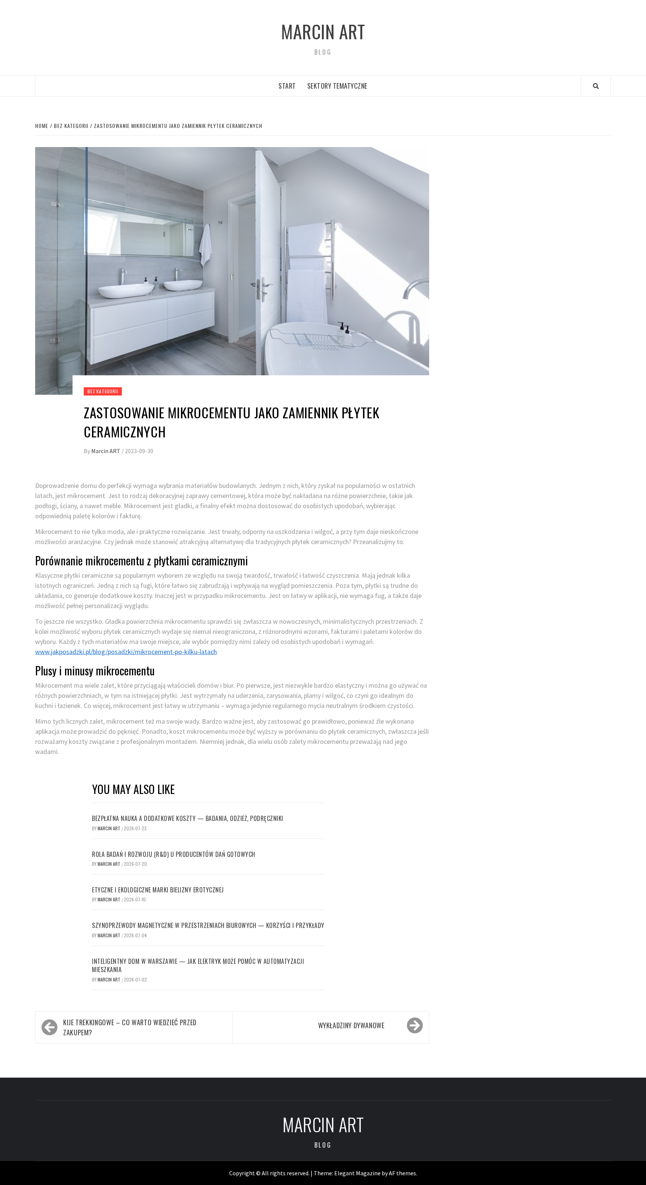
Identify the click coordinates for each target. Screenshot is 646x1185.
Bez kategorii (102, 391)
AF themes (402, 1173)
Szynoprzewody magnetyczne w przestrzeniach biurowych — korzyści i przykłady (208, 925)
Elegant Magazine (357, 1173)
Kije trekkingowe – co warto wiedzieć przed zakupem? (130, 1027)
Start (287, 86)
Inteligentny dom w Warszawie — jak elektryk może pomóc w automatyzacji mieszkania (198, 965)
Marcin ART (323, 31)
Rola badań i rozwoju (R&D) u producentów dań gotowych (173, 854)
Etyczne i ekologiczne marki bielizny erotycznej (158, 889)
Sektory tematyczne (337, 86)
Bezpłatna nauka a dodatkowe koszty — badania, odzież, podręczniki (187, 818)
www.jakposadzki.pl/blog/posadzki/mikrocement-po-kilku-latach (126, 651)
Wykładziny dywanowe (351, 1025)
